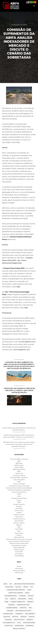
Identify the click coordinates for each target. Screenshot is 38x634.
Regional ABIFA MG (19, 547)
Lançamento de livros (19, 519)
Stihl (19, 622)
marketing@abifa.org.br (21, 350)
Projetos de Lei (19, 619)
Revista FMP (19, 551)
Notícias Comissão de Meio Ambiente (19, 541)
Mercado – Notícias (19, 523)
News (19, 527)
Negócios (19, 525)
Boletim (18, 586)
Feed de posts (19, 568)
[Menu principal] (34, 6)
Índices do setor (19, 510)
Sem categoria (19, 553)
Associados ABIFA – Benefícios (19, 477)
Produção (8, 619)
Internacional (19, 516)
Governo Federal (12, 607)
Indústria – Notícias (19, 514)
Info (30, 607)
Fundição (11, 604)
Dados (27, 592)
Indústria (19, 512)
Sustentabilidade (19, 556)
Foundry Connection (19, 504)
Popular (31, 616)
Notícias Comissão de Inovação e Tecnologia (19, 539)
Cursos (19, 496)
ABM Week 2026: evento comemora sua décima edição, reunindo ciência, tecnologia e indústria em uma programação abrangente (19, 444)
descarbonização (11, 595)
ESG (6, 598)
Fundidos (30, 601)
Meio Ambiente (19, 521)
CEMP (19, 481)
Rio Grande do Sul (9, 622)
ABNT (19, 471)
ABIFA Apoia (19, 463)
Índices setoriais (19, 628)
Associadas (9, 586)
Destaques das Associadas (19, 498)
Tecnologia (9, 625)
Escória (30, 595)
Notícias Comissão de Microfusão (19, 543)
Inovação (10, 610)
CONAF (19, 494)
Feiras (30, 598)
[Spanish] (34, 2)
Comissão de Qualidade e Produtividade (19, 490)
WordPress (29, 625)
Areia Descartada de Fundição (24, 583)
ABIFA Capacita (19, 465)
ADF (11, 583)
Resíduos (30, 619)
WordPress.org (19, 572)
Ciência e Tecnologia (19, 484)
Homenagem (19, 508)
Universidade (19, 625)
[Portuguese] (31, 2)
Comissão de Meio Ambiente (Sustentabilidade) (19, 488)
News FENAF (19, 529)
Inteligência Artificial (23, 610)
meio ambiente (30, 613)
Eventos (19, 500)
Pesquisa (24, 616)
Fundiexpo (19, 506)
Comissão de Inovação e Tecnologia (19, 486)
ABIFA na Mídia (19, 467)
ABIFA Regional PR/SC (19, 469)
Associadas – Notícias (19, 475)
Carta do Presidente (19, 479)
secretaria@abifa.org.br (27, 342)
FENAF (19, 502)
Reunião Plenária (19, 549)
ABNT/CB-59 (19, 473)
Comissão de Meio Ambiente (16, 589)
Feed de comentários (19, 570)
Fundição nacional (23, 604)
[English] (28, 2)
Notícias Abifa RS (19, 537)
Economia (22, 595)
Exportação (22, 598)
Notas (19, 531)
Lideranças (19, 613)
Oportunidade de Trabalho (19, 545)
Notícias (19, 535)
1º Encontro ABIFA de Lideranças (19, 459)
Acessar (19, 566)
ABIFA (19, 461)
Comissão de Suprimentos (19, 492)
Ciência (25, 586)
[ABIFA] (11, 6)
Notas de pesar (19, 533)
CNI (32, 586)
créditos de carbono (16, 592)
